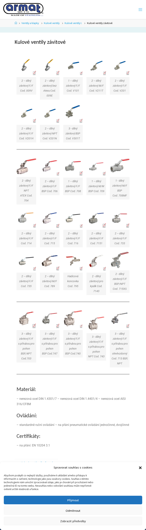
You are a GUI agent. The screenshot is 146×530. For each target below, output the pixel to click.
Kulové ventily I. (73, 23)
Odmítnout (73, 510)
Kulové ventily (52, 23)
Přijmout (73, 500)
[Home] (16, 23)
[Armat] (23, 9)
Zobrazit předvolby (73, 521)
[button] (140, 467)
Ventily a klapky (30, 23)
